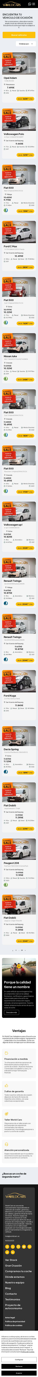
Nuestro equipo (14, 1282)
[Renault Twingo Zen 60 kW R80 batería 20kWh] (19, 568)
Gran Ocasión (13, 1265)
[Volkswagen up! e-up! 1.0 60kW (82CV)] (19, 511)
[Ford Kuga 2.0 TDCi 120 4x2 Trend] (19, 681)
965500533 (9, 1241)
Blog (8, 1288)
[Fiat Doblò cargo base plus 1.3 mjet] (19, 792)
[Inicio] (11, 4)
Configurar (19, 1359)
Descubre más (11, 1012)
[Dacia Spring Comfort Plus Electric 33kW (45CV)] (19, 736)
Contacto (11, 1293)
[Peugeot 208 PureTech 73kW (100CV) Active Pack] (19, 849)
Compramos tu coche (18, 1271)
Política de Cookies (27, 1352)
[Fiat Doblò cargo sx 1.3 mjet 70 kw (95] (19, 905)
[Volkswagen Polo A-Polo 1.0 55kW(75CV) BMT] (19, 120)
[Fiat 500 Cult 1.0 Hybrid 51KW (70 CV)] (19, 287)
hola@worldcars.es (12, 1236)
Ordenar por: (24, 44)
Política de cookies (13, 1325)
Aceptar (19, 1373)
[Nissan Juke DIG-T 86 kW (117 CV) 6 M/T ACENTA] (19, 343)
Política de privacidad (15, 1321)
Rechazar (19, 1366)
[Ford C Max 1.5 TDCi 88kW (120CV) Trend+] (19, 232)
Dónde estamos (15, 1276)
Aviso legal (10, 1317)
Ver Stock (11, 1259)
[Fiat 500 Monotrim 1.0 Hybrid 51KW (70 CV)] (19, 455)
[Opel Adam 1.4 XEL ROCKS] (19, 63)
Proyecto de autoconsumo (13, 1306)
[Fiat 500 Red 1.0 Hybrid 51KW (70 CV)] (19, 175)
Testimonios (12, 1299)
